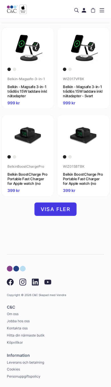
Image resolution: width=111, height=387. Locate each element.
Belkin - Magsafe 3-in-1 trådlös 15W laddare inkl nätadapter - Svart (82, 91)
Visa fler (56, 209)
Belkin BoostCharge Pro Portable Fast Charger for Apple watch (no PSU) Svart (83, 179)
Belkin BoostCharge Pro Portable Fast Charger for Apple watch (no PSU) (27, 179)
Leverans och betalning (25, 362)
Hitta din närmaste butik (26, 335)
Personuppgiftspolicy (23, 376)
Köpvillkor (15, 342)
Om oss (12, 314)
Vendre (61, 295)
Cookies (13, 369)
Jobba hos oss (18, 321)
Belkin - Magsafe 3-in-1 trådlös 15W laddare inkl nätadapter (27, 91)
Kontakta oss (17, 328)
